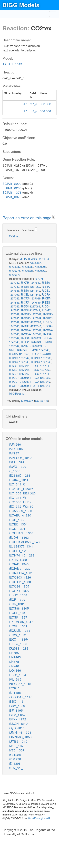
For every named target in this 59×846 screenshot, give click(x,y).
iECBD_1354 (18, 524)
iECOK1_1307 (19, 590)
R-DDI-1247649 (30, 310)
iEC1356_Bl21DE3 (22, 493)
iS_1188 (15, 692)
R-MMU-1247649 (39, 350)
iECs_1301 (17, 604)
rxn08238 (27, 267)
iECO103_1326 (20, 577)
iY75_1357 (16, 750)
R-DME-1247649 (31, 318)
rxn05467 (35, 263)
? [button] (53, 217)
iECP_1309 (17, 599)
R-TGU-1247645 (19, 381)
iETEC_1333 (18, 643)
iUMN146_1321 (20, 732)
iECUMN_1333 (19, 630)
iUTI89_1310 (18, 741)
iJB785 (14, 652)
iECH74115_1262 (21, 555)
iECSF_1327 (18, 617)
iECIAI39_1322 (19, 568)
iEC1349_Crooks (21, 488)
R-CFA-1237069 (30, 298)
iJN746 (14, 666)
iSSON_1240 (18, 723)
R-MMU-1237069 (31, 346)
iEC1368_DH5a (20, 502)
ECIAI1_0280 (11, 188)
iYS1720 (15, 759)
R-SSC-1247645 (19, 374)
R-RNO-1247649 (41, 362)
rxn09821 (27, 270)
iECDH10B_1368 (21, 533)
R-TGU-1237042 (19, 378)
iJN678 (14, 661)
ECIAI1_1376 (11, 192)
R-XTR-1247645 (40, 386)
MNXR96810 (16, 393)
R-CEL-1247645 (30, 294)
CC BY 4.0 (41, 401)
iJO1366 (15, 670)
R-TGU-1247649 (40, 381)
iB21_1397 (16, 462)
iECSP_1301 (18, 626)
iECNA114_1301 (21, 573)
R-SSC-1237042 (19, 370)
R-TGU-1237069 (40, 378)
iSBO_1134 (17, 701)
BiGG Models (20, 4)
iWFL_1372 (17, 745)
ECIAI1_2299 (11, 183)
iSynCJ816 (17, 728)
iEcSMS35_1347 (21, 621)
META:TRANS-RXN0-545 (35, 259)
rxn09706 (40, 267)
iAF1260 (15, 444)
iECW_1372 (17, 635)
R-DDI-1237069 (30, 306)
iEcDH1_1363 (19, 537)
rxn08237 (14, 267)
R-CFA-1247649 (30, 302)
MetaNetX (27, 401)
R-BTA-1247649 (30, 290)
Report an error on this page (27, 217)
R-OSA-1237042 (19, 354)
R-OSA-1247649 (41, 354)
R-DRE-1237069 (31, 322)
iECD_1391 (17, 528)
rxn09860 (40, 270)
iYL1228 (15, 754)
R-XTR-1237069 (19, 386)
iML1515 (15, 679)
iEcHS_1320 (18, 559)
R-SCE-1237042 (19, 366)
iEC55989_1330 (20, 510)
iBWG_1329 (17, 466)
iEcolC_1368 (18, 595)
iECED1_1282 (19, 550)
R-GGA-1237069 (31, 330)
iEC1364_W (17, 497)
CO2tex (14, 236)
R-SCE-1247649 (40, 366)
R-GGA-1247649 (31, 334)
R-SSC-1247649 (40, 374)
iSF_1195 (16, 710)
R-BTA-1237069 (30, 286)
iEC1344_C (17, 484)
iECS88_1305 (19, 608)
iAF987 (14, 453)
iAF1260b (16, 448)
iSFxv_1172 (17, 719)
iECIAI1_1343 (12, 64)
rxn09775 (14, 270)
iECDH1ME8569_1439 (25, 542)
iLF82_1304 (17, 674)
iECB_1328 (17, 519)
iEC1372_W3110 (21, 506)
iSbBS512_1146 (20, 697)
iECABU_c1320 (20, 515)
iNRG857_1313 (20, 683)
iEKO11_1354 (19, 639)
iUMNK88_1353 (20, 736)
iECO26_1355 (19, 586)
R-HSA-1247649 (31, 342)
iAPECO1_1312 (20, 457)
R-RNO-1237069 (41, 358)
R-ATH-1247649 (30, 282)
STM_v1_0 (16, 767)
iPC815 (14, 688)
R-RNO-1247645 (19, 362)
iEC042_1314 (19, 479)
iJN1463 (15, 657)
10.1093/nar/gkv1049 (39, 818)
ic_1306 (14, 471)
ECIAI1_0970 (11, 196)
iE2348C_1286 (19, 475)
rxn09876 (14, 275)
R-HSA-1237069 (31, 338)
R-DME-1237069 (31, 314)
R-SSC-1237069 (40, 370)
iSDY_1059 (17, 705)
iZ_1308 (15, 763)
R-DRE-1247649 (31, 326)
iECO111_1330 (20, 582)
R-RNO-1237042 (19, 358)
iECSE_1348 (18, 612)
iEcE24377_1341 (21, 546)
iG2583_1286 (18, 648)
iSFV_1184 (17, 714)
